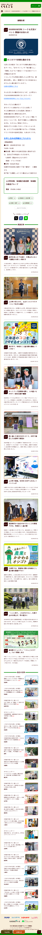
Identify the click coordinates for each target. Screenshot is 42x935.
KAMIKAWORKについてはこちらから (17, 98)
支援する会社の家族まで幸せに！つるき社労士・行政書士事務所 (14, 869)
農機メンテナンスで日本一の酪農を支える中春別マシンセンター (14, 679)
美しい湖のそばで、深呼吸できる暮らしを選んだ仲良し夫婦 (14, 786)
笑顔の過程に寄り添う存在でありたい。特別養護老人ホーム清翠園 (13, 691)
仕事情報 (28, 203)
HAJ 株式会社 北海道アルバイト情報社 (21, 926)
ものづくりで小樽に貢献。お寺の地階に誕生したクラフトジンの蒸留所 (14, 821)
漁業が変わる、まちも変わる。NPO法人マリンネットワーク (14, 833)
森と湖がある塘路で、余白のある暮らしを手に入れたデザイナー (14, 810)
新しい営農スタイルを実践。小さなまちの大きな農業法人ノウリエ (14, 905)
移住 (12, 198)
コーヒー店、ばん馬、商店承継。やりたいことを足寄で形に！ (14, 845)
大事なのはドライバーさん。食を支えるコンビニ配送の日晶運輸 (14, 881)
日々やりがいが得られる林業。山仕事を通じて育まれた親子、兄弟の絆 (14, 857)
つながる (7, 932)
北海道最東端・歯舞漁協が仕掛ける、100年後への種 (14, 715)
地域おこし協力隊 (26, 198)
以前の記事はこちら (11, 86)
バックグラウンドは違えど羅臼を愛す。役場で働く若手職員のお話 (13, 774)
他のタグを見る (21, 208)
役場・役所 (15, 203)
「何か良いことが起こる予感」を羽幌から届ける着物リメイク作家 (14, 893)
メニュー (34, 5)
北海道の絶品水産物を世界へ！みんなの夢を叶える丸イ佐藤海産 (14, 738)
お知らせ (7, 11)
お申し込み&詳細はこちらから (17, 138)
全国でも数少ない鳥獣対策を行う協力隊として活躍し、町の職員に (14, 750)
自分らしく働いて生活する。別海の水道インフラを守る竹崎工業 (14, 727)
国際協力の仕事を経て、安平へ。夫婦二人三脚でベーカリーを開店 (14, 798)
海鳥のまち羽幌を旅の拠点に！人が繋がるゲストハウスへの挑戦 (14, 762)
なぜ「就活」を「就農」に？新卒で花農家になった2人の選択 (14, 703)
